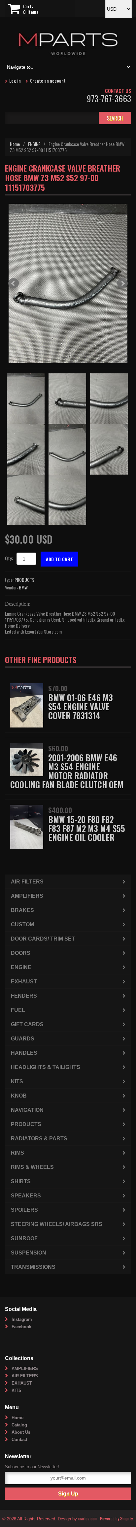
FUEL (18, 1010)
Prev (13, 283)
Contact (19, 1439)
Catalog (19, 1424)
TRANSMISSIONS (33, 1267)
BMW (23, 587)
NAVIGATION (27, 1110)
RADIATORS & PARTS (39, 1138)
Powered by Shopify (116, 1518)
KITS (17, 1081)
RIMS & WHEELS (32, 1167)
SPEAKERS (26, 1195)
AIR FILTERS (27, 881)
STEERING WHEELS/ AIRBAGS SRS (56, 1224)
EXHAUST (24, 981)
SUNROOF (24, 1238)
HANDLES (24, 1053)
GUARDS (22, 1038)
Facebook (21, 1326)
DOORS (20, 953)
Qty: (9, 558)
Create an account (48, 80)
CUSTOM (22, 924)
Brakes (22, 910)
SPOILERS (24, 1210)
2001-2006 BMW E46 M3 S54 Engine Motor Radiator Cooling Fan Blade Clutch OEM (66, 771)
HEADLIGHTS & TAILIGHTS (45, 1067)
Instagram (22, 1319)
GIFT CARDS (27, 1024)
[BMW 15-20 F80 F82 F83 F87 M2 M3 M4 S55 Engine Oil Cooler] (26, 825)
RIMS (17, 1153)
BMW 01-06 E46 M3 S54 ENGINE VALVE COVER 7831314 (80, 706)
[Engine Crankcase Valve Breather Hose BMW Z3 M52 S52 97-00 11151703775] (68, 283)
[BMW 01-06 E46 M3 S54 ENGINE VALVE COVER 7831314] (26, 704)
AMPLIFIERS (27, 896)
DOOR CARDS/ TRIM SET (43, 939)
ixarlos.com (87, 1518)
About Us (21, 1432)
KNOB (19, 1096)
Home (15, 143)
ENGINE (34, 143)
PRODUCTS (24, 579)
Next (122, 283)
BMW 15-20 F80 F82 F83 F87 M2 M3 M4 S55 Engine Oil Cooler (86, 828)
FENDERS (24, 996)
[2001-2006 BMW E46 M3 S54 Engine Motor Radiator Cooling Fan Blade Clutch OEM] (26, 758)
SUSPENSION (28, 1253)
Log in (15, 80)
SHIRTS (21, 1181)
